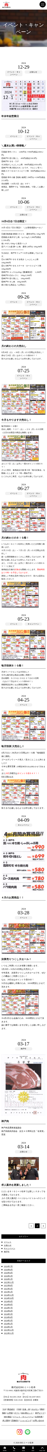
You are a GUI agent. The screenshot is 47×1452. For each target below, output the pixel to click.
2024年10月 (9, 1298)
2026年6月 (8, 1270)
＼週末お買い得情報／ (13, 145)
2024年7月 (8, 1308)
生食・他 (26, 1409)
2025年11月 (9, 1282)
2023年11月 (9, 1333)
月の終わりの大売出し (13, 346)
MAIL (23, 1450)
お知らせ (33, 72)
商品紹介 (11, 1409)
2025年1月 (8, 1292)
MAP (33, 1450)
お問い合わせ (38, 1421)
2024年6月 (8, 1311)
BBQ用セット (27, 1413)
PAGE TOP (42, 1450)
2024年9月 (8, 1301)
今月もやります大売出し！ (16, 419)
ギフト (17, 1413)
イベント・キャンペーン (13, 73)
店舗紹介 (15, 1421)
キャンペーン (33, 624)
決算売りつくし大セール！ (16, 959)
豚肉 (42, 1409)
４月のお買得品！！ (12, 897)
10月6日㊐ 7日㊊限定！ (14, 221)
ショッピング (25, 1421)
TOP (4, 1409)
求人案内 (6, 1421)
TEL (14, 1450)
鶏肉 (4, 1413)
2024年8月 (8, 1305)
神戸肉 (5, 1121)
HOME (5, 1450)
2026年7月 (8, 1266)
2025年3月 (8, 1289)
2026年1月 (8, 1279)
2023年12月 (9, 1330)
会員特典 (38, 1417)
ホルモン (35, 1409)
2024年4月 (8, 1317)
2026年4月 (8, 1273)
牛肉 (19, 1409)
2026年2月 (8, 1276)
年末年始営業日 (10, 116)
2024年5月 (8, 1314)
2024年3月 (8, 1321)
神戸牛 (23, 1049)
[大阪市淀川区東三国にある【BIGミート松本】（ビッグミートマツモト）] (8, 5)
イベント (14, 136)
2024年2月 (8, 1324)
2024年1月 (8, 1327)
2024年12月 (9, 1295)
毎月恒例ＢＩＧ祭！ (12, 665)
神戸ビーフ (39, 1413)
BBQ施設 (8, 1417)
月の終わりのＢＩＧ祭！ (15, 537)
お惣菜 (10, 1413)
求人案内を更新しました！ (16, 1184)
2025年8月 (8, 1285)
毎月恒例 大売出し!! (12, 746)
